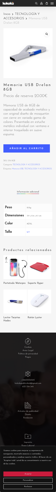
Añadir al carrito (27, 148)
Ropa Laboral (27, 446)
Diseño (28, 415)
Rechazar (28, 487)
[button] (52, 3)
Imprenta (28, 442)
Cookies (28, 347)
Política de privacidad (28, 354)
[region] (28, 469)
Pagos (28, 357)
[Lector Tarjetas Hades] (15, 301)
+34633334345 (28, 380)
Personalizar (28, 480)
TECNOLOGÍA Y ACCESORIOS (26, 165)
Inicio (6, 14)
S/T (28, 232)
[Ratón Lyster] (39, 301)
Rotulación (28, 418)
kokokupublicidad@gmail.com (28, 383)
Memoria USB (17, 169)
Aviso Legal (28, 350)
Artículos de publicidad (28, 411)
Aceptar (28, 474)
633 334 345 (28, 387)
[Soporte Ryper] (39, 267)
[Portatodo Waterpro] (15, 267)
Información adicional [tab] (28, 192)
